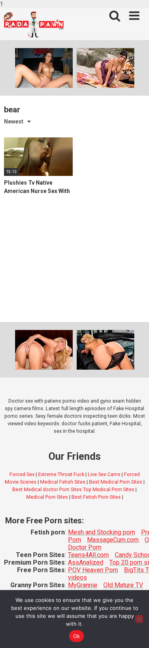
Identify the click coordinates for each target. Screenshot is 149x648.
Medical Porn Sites (47, 497)
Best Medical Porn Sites (115, 482)
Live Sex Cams (104, 474)
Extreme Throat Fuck (61, 474)
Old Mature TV (123, 585)
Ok (76, 636)
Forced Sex (22, 474)
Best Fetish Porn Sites (96, 497)
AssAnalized (85, 562)
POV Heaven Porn (93, 570)
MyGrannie (82, 585)
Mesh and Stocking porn (101, 532)
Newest (13, 121)
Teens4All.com (88, 555)
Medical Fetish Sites (62, 482)
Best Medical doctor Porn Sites (47, 489)
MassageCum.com (113, 540)
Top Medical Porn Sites (108, 489)
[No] (139, 619)
